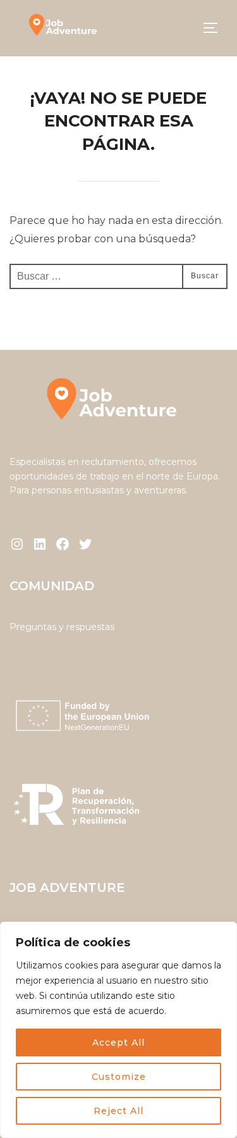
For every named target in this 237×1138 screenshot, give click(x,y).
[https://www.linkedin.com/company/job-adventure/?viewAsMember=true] (39, 544)
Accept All (118, 1042)
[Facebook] (62, 544)
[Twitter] (85, 544)
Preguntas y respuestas (61, 627)
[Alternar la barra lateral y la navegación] (215, 28)
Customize (119, 1076)
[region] (118, 1030)
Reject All (118, 1110)
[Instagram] (17, 544)
